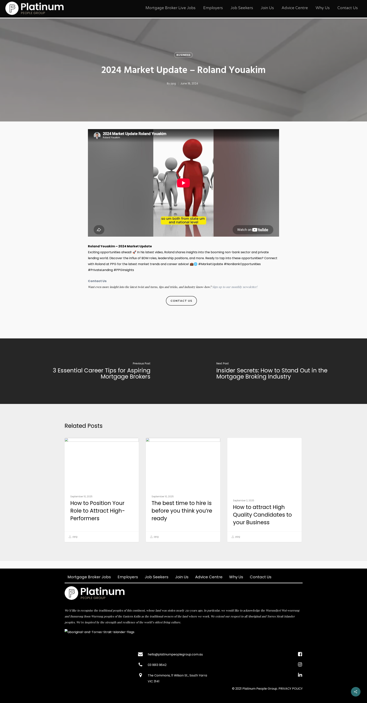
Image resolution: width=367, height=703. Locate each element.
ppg (173, 83)
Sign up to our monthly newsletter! (234, 287)
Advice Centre (295, 8)
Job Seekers (242, 8)
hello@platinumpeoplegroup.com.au (175, 654)
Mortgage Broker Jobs (89, 577)
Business (183, 54)
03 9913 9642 (157, 665)
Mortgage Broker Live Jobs (170, 8)
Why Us (323, 8)
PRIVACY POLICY (290, 688)
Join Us (267, 8)
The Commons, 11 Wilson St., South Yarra (177, 675)
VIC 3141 (153, 681)
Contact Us (347, 8)
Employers (213, 8)
